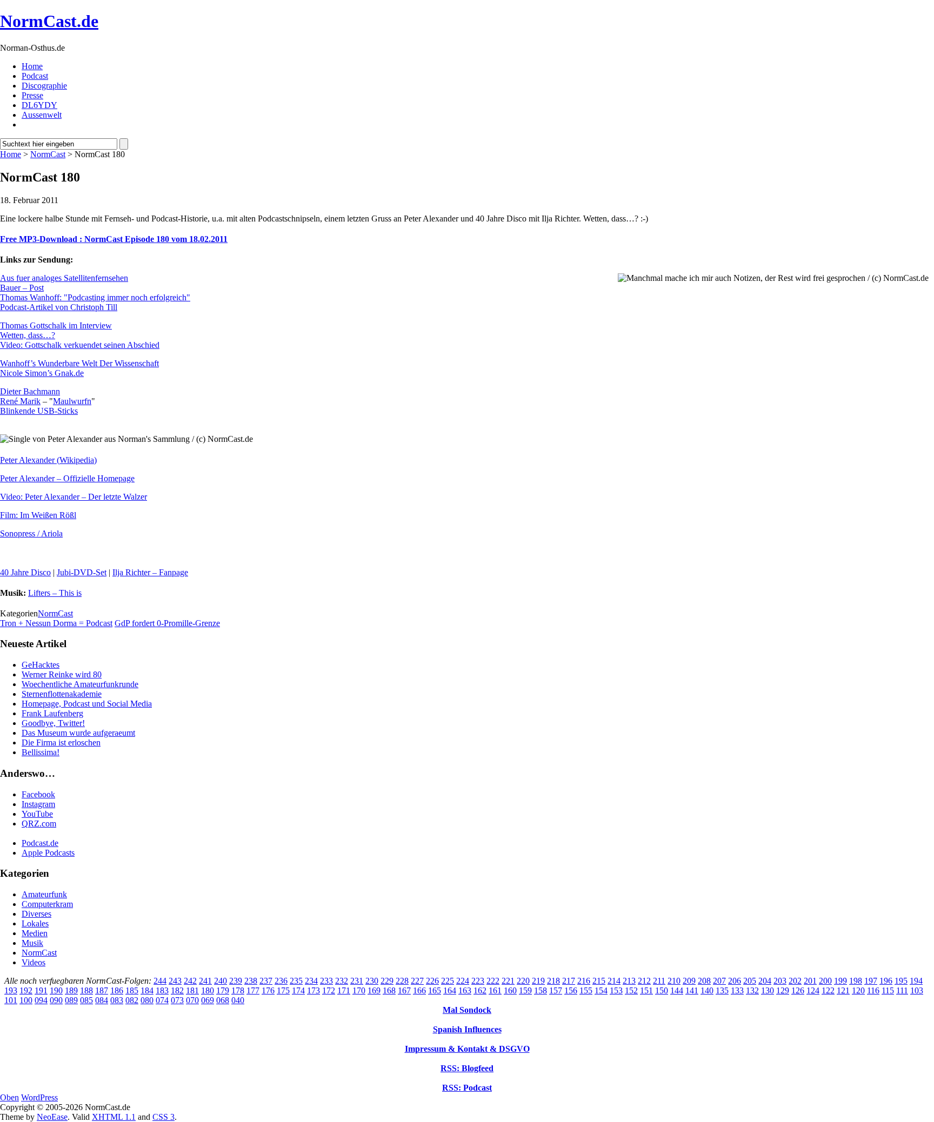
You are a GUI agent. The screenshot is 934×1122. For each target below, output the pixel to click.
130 (767, 990)
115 (888, 990)
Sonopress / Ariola (31, 533)
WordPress (39, 1097)
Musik (32, 943)
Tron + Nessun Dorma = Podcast (56, 623)
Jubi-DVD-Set (81, 572)
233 (326, 980)
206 (734, 980)
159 (525, 990)
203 (779, 980)
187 (101, 990)
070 (192, 1000)
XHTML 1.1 (114, 1116)
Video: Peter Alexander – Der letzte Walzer (73, 496)
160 (510, 990)
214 (614, 980)
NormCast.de (49, 21)
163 (464, 990)
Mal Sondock (467, 1009)
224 (462, 980)
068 (222, 1000)
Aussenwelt (42, 114)
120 (858, 990)
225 (447, 980)
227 (417, 980)
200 (825, 980)
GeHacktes (40, 664)
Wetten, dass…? (27, 335)
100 (25, 1000)
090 (56, 1000)
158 (540, 990)
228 (402, 980)
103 (916, 990)
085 (86, 1000)
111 (902, 990)
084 (101, 1000)
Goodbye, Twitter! (53, 723)
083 (116, 1000)
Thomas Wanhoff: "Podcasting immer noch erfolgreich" (95, 297)
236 (281, 980)
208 (704, 980)
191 (41, 990)
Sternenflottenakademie (62, 693)
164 (449, 990)
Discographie (44, 85)
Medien (35, 933)
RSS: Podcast (467, 1087)
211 (659, 980)
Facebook (38, 794)
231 (356, 980)
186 (116, 990)
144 (676, 990)
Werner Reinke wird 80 (62, 674)
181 (192, 990)
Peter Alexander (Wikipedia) (48, 460)
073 (177, 1000)
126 (797, 990)
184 (147, 990)
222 (492, 980)
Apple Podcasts (48, 852)
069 (207, 1000)
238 (250, 980)
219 (538, 980)
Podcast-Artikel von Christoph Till (58, 307)
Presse (32, 95)
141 (691, 990)
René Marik (20, 401)
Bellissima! (40, 752)
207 (719, 980)
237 (265, 980)
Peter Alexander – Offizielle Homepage (67, 478)
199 (840, 980)
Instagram (38, 804)
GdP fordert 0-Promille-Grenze (167, 623)
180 (207, 990)
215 (598, 980)
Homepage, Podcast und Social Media (87, 703)
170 (358, 990)
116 (873, 990)
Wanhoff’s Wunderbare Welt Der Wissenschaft (79, 363)
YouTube (37, 813)
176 (268, 990)
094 (41, 1000)
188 (86, 990)
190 (56, 990)
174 (298, 990)
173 (313, 990)
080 (147, 1000)
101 (10, 1000)
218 (553, 980)
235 (296, 980)
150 (661, 990)
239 (235, 980)
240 (220, 980)
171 (343, 990)
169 (374, 990)
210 (674, 980)
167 (404, 990)
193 (10, 990)
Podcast (35, 75)
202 (795, 980)
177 (252, 990)
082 (131, 1000)
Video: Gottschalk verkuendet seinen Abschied (79, 345)
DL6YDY (39, 105)
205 (749, 980)
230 (371, 980)
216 (583, 980)
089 (71, 1000)
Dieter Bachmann (30, 391)
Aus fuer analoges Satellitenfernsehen (64, 278)
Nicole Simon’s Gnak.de (42, 373)
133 (737, 990)
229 (387, 980)
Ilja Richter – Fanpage (150, 572)
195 (901, 980)
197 (870, 980)
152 (631, 990)
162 (479, 990)
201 (810, 980)
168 (389, 990)
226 (432, 980)
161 (495, 990)
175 (283, 990)
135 (722, 990)
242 (190, 980)
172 (328, 990)
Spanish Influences (467, 1029)
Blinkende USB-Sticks (39, 410)
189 (71, 990)
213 (629, 980)
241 (205, 980)
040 (237, 1000)
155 (585, 990)
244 (160, 980)
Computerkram (47, 904)
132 (752, 990)
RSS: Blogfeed (467, 1068)
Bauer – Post (22, 287)
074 (162, 1000)
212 (644, 980)
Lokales (35, 923)
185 (131, 990)
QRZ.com (39, 823)
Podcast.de (40, 843)
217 (568, 980)
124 (812, 990)
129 (782, 990)
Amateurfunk (44, 894)
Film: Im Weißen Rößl (38, 515)
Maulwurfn (72, 401)
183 (162, 990)
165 (434, 990)
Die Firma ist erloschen (61, 742)
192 (25, 990)
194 (916, 980)
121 (843, 990)
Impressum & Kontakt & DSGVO (467, 1048)
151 (646, 990)
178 (237, 990)
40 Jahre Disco (25, 572)
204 (764, 980)
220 (523, 980)
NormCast (47, 154)
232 (341, 980)
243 (175, 980)
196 (885, 980)
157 (555, 990)
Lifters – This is (55, 592)
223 (477, 980)
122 (828, 990)
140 (706, 990)
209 (689, 980)
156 (570, 990)
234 (311, 980)
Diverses (36, 913)
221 (508, 980)
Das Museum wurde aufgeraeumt (78, 732)
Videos (33, 962)
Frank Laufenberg (52, 713)
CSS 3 (163, 1116)
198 (855, 980)
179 (222, 990)
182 (177, 990)
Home (32, 66)
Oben (9, 1097)
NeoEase (52, 1116)
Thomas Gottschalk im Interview (56, 325)
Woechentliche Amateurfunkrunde (80, 684)
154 (601, 990)
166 (419, 990)
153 (616, 990)
